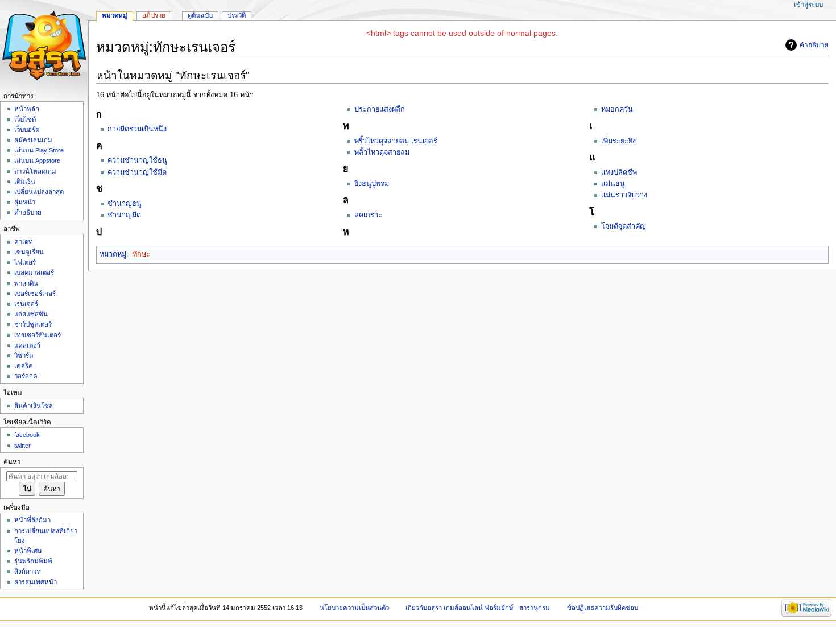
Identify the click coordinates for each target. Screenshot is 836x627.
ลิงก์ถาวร (27, 571)
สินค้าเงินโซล (33, 405)
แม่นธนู (613, 184)
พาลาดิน (26, 283)
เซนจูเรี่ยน (29, 252)
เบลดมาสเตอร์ (34, 272)
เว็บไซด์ (25, 119)
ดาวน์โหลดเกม (35, 171)
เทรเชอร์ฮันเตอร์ (37, 335)
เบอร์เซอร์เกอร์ (35, 293)
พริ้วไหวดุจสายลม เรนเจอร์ (395, 141)
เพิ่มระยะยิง (618, 141)
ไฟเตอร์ (25, 262)
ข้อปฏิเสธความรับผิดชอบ (602, 607)
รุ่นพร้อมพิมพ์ (33, 561)
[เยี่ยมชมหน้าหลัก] (44, 44)
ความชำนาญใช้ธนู (137, 160)
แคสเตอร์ (27, 345)
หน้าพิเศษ (28, 550)
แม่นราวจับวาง (624, 195)
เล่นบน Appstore (37, 160)
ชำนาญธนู (124, 204)
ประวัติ (236, 15)
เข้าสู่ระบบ (808, 4)
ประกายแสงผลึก (379, 109)
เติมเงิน (24, 181)
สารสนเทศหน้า (35, 582)
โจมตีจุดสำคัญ (623, 226)
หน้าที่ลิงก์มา (32, 520)
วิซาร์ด (23, 355)
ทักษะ (141, 254)
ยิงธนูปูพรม (371, 184)
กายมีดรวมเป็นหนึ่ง (137, 129)
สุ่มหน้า (24, 202)
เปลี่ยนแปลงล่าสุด (39, 191)
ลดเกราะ (368, 215)
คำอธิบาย (814, 45)
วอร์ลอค (26, 376)
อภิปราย (153, 15)
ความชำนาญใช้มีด (137, 172)
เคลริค (23, 365)
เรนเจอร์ (26, 303)
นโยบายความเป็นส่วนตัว (354, 607)
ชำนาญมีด (124, 215)
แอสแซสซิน (31, 314)
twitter (22, 445)
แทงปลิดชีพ (619, 172)
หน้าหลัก (26, 108)
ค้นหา (11, 462)
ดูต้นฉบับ (200, 15)
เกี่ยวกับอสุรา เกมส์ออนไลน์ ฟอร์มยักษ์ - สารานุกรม (477, 607)
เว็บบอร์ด (26, 129)
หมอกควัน (617, 109)
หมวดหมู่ (113, 254)
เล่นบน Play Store (39, 150)
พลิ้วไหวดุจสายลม (381, 152)
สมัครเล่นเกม (33, 140)
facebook (27, 434)
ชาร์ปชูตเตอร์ (33, 324)
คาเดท (23, 241)
